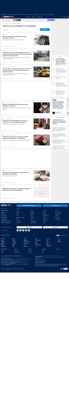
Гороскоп (30, 14)
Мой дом (32, 217)
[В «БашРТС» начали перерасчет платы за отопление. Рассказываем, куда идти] (42, 123)
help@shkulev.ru (8, 264)
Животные (19, 220)
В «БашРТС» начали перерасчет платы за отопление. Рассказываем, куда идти (15, 121)
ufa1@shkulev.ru (13, 263)
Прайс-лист (3, 212)
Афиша (26, 14)
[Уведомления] (64, 17)
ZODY (44, 14)
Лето (32, 215)
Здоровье (18, 222)
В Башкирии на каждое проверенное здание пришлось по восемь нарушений (16, 189)
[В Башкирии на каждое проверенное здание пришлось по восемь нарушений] (42, 191)
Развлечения (45, 219)
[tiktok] (29, 230)
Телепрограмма (21, 14)
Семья (44, 222)
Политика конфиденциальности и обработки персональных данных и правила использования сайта (50, 264)
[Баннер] (17, 20)
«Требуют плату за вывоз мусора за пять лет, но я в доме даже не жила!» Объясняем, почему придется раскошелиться (17, 54)
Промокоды (51, 14)
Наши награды (4, 215)
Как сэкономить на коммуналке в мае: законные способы (14, 37)
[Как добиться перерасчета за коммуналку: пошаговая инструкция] (42, 175)
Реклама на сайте (4, 210)
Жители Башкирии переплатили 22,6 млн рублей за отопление (15, 105)
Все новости (7, 23)
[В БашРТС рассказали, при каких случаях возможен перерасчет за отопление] (42, 140)
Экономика (57, 217)
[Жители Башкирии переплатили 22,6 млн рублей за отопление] (42, 107)
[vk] (20, 230)
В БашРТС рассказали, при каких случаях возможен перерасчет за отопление (15, 137)
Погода (15, 14)
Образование (33, 222)
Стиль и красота (58, 212)
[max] (26, 230)
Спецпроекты (57, 219)
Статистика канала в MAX (6, 222)
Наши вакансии (4, 217)
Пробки (40, 14)
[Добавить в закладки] (49, 46)
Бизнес (18, 212)
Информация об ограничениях (40, 259)
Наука (32, 219)
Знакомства (10, 14)
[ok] (23, 230)
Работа (44, 217)
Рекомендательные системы (39, 262)
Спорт (56, 210)
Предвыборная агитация (6, 220)
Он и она (44, 210)
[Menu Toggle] (1, 17)
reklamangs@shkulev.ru (38, 256)
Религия (44, 220)
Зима (32, 210)
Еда (17, 219)
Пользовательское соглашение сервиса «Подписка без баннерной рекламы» (47, 265)
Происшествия (46, 215)
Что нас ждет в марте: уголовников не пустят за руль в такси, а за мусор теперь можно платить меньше (16, 70)
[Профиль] (67, 17)
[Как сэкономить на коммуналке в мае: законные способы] (42, 39)
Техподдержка (4, 219)
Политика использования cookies (40, 261)
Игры (47, 14)
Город (18, 215)
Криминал (33, 212)
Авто (17, 210)
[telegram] (18, 230)
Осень (44, 212)
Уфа (3, 23)
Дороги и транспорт (20, 217)
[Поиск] (62, 17)
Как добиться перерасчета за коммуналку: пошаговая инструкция (15, 173)
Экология (57, 215)
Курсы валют (35, 14)
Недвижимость (4, 14)
